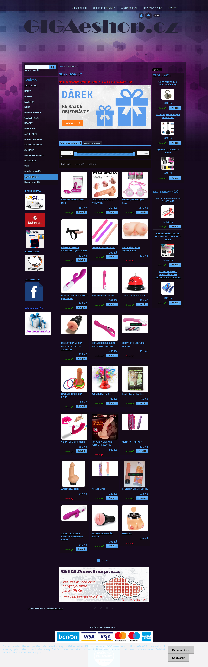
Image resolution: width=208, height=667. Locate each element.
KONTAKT (172, 8)
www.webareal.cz (55, 608)
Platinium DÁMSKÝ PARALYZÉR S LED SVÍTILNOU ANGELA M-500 (168, 274)
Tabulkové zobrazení (70, 143)
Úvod (61, 66)
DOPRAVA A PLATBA (152, 8)
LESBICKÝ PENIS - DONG (103, 247)
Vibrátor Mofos (98, 489)
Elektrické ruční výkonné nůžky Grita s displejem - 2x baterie (168, 236)
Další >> (108, 560)
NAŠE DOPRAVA (33, 191)
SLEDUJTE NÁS (32, 279)
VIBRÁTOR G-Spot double (73, 442)
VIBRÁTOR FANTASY (132, 442)
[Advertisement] (168, 383)
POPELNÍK (127, 533)
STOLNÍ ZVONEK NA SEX (133, 295)
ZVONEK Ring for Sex (102, 394)
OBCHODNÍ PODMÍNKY (104, 8)
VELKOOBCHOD (79, 8)
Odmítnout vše (181, 650)
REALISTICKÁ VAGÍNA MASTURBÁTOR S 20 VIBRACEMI (71, 346)
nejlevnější (79, 164)
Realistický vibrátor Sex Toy (135, 489)
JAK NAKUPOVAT (129, 8)
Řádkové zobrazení (92, 143)
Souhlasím (178, 658)
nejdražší (92, 164)
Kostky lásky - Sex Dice (133, 394)
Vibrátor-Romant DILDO (103, 295)
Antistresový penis (70, 489)
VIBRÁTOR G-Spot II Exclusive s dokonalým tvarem (72, 536)
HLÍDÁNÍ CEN (31, 251)
